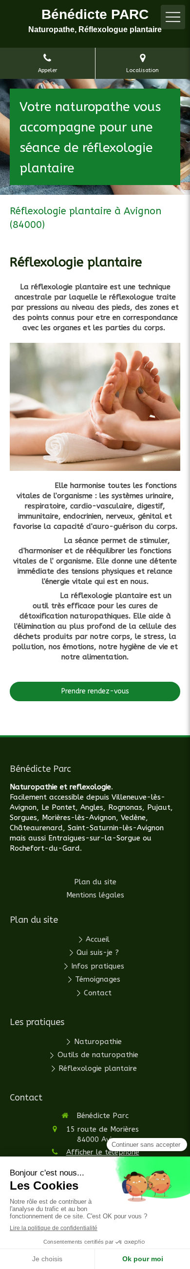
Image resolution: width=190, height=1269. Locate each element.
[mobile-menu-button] (173, 17)
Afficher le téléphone (102, 1152)
